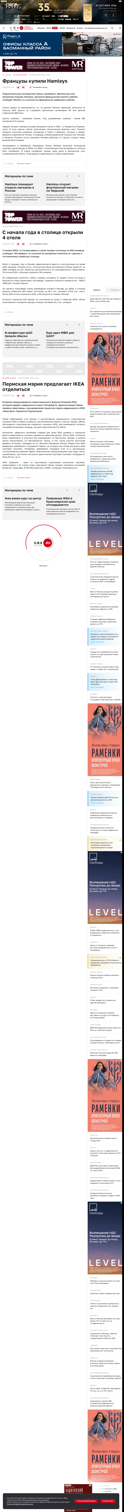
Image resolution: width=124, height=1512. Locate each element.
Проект (93, 308)
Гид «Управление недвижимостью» (96, 28)
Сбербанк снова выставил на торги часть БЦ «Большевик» (105, 1282)
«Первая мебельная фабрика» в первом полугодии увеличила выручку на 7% (103, 621)
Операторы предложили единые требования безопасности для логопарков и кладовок (103, 815)
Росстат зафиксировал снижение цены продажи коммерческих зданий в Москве (104, 564)
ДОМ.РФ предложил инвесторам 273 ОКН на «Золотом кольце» (105, 1029)
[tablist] (106, 290)
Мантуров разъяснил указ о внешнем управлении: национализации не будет (102, 845)
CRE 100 (48, 28)
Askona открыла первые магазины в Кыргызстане (104, 976)
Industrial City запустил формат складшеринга (103, 327)
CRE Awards (41, 28)
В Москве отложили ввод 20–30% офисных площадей (104, 1054)
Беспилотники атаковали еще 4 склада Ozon (103, 1139)
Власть (93, 810)
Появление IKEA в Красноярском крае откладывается (60, 501)
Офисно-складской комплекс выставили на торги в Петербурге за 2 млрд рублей (104, 1015)
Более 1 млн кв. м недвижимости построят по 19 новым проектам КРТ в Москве (105, 1153)
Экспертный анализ (99, 631)
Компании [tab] (115, 290)
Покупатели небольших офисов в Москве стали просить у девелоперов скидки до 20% (103, 1335)
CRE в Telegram (97, 479)
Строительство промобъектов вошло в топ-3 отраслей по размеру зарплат (105, 1377)
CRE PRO (62, 28)
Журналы (80, 28)
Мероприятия (70, 28)
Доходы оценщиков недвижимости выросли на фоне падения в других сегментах (105, 429)
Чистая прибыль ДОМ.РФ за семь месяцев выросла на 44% (104, 798)
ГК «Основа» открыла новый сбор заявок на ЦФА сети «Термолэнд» (104, 668)
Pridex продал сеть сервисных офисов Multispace (103, 1001)
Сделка (94, 676)
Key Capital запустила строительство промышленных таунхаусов (106, 1349)
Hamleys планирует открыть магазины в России (19, 187)
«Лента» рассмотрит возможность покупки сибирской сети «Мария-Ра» (104, 1306)
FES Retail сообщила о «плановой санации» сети (104, 989)
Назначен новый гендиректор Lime (105, 1293)
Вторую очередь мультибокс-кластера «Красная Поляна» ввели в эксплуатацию (105, 1363)
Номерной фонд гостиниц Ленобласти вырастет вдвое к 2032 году (105, 1195)
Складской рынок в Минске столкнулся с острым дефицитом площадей (104, 830)
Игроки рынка (96, 323)
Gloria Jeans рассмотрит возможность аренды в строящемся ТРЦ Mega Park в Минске (105, 784)
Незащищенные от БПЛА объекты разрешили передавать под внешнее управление (106, 962)
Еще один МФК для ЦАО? (60, 334)
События (94, 942)
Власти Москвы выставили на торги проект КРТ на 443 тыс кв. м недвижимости (105, 1321)
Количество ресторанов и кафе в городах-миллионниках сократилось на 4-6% (103, 1491)
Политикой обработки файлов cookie (20, 1504)
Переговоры (95, 779)
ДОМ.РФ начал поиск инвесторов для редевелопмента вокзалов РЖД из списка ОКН (105, 1168)
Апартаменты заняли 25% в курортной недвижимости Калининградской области (102, 1403)
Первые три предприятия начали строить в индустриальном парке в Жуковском (104, 654)
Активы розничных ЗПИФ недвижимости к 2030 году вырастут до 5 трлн (102, 473)
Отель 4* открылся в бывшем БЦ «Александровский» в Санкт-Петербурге (104, 947)
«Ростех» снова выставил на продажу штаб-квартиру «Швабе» (105, 698)
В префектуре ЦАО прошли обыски (18, 334)
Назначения (95, 1290)
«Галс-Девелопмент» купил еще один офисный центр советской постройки (104, 681)
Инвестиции (95, 1024)
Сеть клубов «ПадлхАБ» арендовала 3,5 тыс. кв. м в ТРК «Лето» (105, 1389)
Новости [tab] (96, 290)
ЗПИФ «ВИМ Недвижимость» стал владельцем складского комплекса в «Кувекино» (104, 932)
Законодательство (98, 453)
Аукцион (93, 694)
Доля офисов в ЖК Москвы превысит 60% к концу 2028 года (105, 300)
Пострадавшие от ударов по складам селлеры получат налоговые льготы (105, 1041)
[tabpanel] (106, 902)
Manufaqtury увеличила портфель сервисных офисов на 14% (104, 608)
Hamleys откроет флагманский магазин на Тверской (62, 187)
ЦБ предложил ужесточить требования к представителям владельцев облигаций (103, 458)
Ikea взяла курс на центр (23, 498)
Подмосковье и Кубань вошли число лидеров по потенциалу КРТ (105, 1182)
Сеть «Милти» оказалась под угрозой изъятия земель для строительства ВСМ (105, 414)
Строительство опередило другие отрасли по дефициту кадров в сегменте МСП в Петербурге (104, 579)
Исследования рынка (99, 296)
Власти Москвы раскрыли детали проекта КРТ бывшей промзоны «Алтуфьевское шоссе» (104, 594)
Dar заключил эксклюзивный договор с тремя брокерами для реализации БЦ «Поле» (106, 313)
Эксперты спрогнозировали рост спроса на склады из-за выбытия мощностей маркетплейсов (104, 636)
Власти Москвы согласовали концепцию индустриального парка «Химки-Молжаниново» (105, 443)
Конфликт (94, 408)
